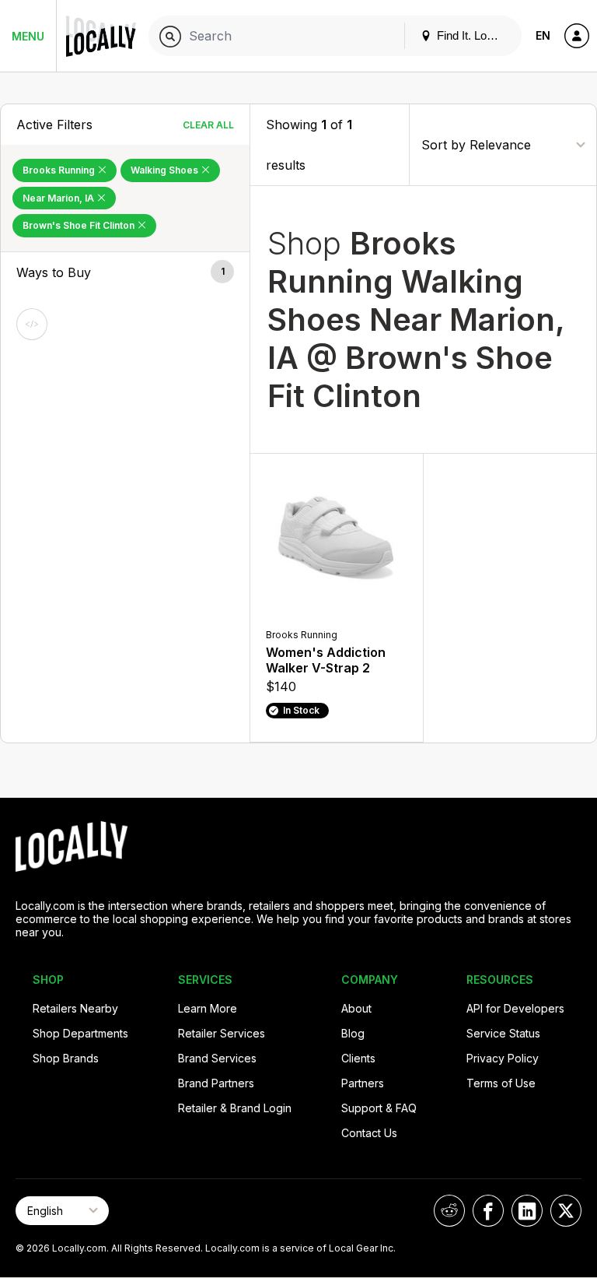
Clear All (208, 125)
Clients (358, 1058)
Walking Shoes (166, 170)
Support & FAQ (379, 1108)
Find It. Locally (472, 35)
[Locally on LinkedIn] (527, 1211)
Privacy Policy (502, 1058)
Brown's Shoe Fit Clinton (80, 225)
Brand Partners (216, 1083)
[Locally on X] (565, 1211)
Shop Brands (66, 1058)
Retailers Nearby (75, 1008)
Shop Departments (80, 1033)
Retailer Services (221, 1033)
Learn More (207, 1008)
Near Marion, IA (59, 198)
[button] (125, 272)
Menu (28, 36)
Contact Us (369, 1132)
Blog (353, 1033)
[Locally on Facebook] (488, 1211)
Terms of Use (501, 1083)
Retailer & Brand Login (235, 1108)
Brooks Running (60, 170)
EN (543, 35)
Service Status (503, 1033)
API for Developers (515, 1008)
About (356, 1008)
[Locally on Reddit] (449, 1211)
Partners (362, 1083)
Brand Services (217, 1058)
